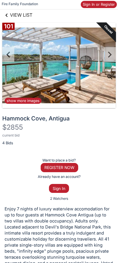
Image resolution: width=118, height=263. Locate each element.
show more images (23, 100)
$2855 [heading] (12, 127)
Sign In (59, 188)
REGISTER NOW (59, 167)
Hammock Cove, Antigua (36, 118)
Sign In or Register (99, 4)
